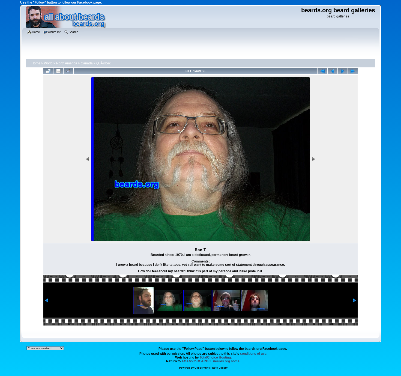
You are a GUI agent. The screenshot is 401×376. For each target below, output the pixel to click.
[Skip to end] (353, 71)
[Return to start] (322, 71)
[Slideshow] (68, 71)
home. (210, 361)
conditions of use (253, 354)
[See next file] (343, 71)
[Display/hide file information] (58, 71)
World (48, 63)
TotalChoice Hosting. (216, 357)
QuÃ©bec (103, 63)
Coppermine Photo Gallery (211, 367)
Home (35, 63)
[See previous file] (332, 71)
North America (66, 63)
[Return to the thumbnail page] (48, 71)
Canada (87, 63)
